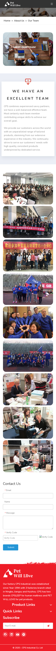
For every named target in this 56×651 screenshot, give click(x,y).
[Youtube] (17, 634)
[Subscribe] (48, 626)
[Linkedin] (11, 634)
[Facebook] (5, 634)
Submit (11, 547)
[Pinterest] (23, 634)
